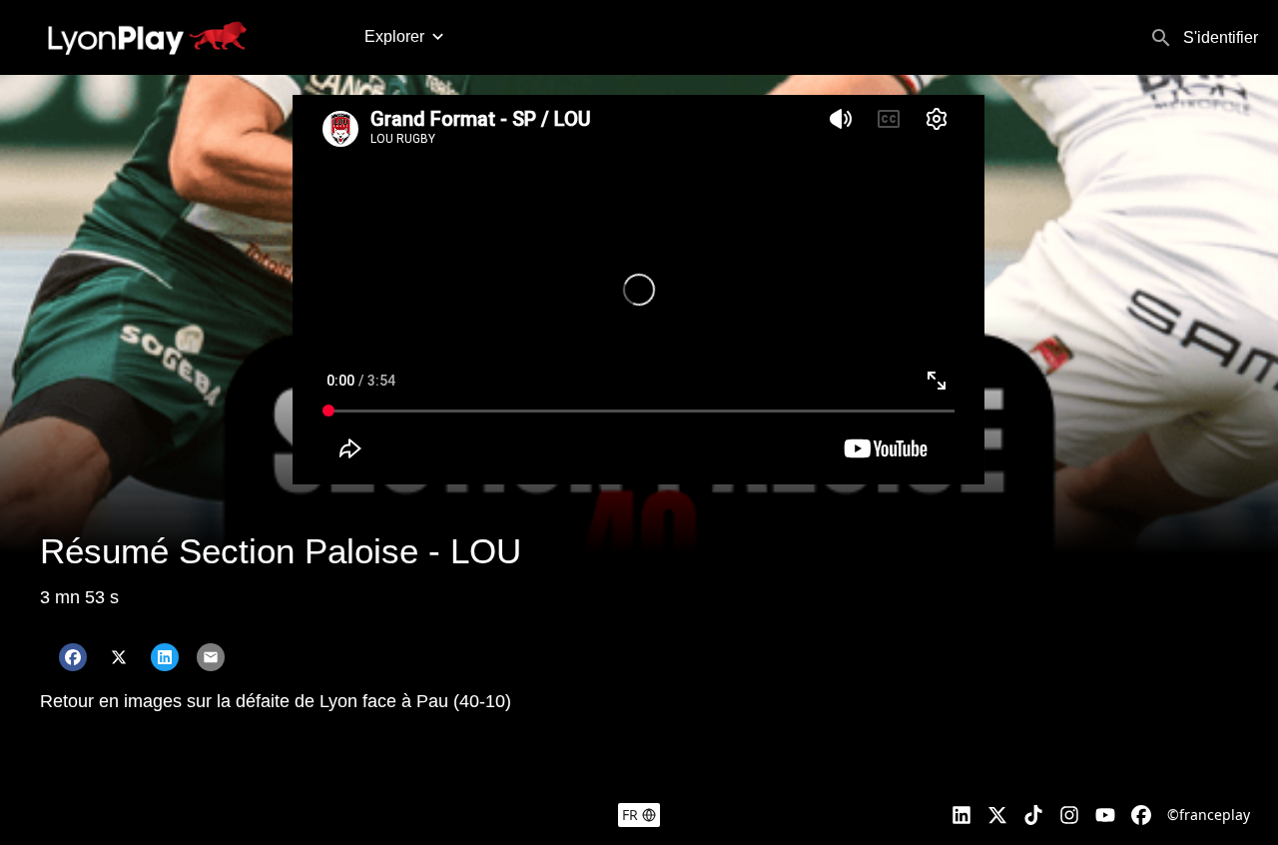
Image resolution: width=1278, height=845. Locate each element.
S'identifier (1220, 37)
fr (630, 814)
